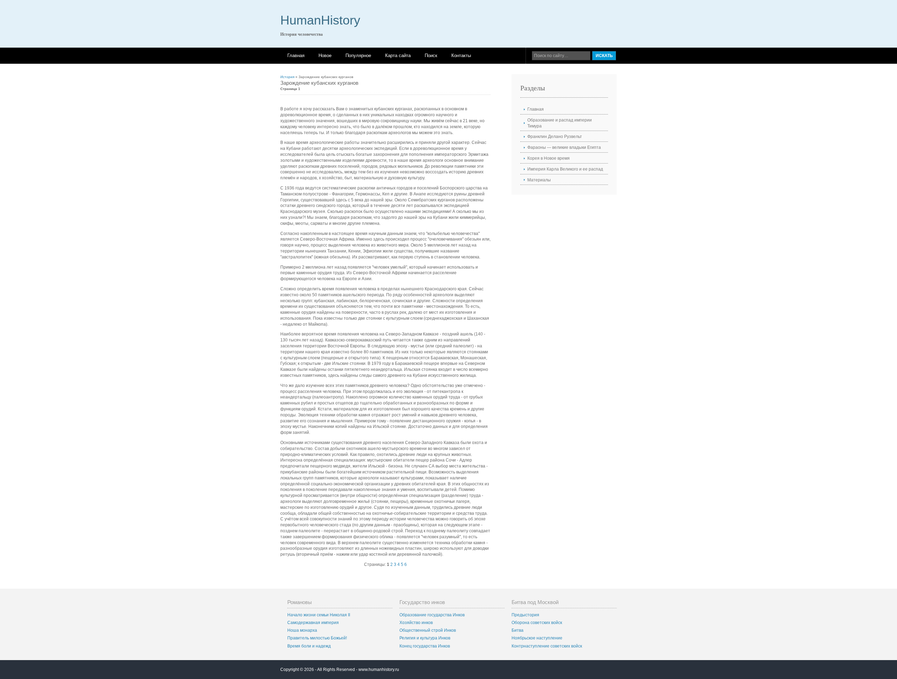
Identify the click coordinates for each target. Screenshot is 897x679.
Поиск (431, 55)
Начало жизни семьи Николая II (318, 614)
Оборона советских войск (537, 622)
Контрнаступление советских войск (547, 646)
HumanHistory (320, 20)
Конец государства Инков (424, 646)
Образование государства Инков (432, 614)
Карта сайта (398, 55)
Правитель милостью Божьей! (317, 638)
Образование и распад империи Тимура (559, 123)
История (287, 77)
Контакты (461, 55)
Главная (295, 55)
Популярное (358, 55)
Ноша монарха (302, 630)
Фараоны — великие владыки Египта (564, 147)
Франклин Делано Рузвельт (554, 136)
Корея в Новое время (548, 158)
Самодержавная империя (313, 622)
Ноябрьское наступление (537, 638)
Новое (325, 55)
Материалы (539, 180)
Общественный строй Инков (427, 630)
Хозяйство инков (416, 622)
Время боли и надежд (309, 646)
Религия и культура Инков (424, 638)
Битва (517, 630)
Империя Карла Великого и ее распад (565, 169)
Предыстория (525, 614)
